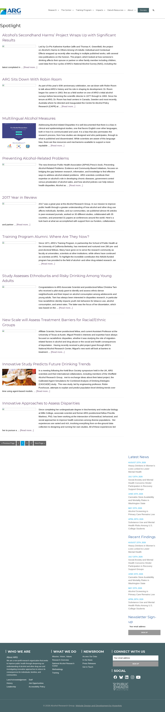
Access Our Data (89, 656)
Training (55, 673)
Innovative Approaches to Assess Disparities (41, 403)
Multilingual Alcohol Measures (28, 118)
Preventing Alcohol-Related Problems (35, 158)
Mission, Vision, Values (62, 656)
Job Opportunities (36, 683)
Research (52, 10)
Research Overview (60, 660)
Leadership (11, 687)
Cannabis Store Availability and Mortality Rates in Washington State (141, 500)
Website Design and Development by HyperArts (99, 705)
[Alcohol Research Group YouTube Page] (138, 677)
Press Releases (89, 663)
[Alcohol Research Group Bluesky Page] (121, 677)
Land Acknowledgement (16, 680)
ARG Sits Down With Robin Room (32, 79)
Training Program (83, 10)
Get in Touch (87, 667)
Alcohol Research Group (11, 11)
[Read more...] (30, 67)
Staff (31, 680)
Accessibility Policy (37, 687)
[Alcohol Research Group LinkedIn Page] (126, 677)
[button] (153, 10)
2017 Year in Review (19, 197)
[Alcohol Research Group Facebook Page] (115, 677)
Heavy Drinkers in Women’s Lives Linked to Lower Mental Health (141, 468)
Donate (143, 10)
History (10, 683)
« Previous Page (8, 443)
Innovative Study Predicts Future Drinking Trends (46, 364)
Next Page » (40, 443)
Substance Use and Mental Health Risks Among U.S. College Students (141, 525)
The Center (66, 10)
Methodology (57, 669)
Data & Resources (115, 10)
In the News (87, 660)
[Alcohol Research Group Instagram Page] (132, 677)
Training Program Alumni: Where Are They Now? (45, 236)
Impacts (99, 10)
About (130, 10)
